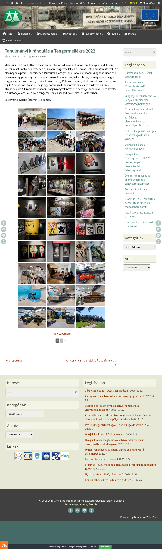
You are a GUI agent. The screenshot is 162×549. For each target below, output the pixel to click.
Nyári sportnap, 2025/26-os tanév (104, 474)
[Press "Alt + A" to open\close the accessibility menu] (4, 545)
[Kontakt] (21, 3)
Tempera (139, 517)
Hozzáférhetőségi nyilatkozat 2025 (67, 3)
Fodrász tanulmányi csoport (101, 459)
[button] (81, 17)
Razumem (105, 547)
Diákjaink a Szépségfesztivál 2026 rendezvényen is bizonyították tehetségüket (138, 162)
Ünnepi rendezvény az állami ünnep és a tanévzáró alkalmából (137, 179)
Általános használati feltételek (103, 3)
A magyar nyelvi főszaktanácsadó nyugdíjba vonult (135, 86)
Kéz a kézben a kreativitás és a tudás (107, 480)
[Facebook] (8, 3)
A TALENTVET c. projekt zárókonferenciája (91, 360)
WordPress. (152, 517)
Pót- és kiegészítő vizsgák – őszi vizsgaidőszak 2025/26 (140, 135)
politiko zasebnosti (88, 547)
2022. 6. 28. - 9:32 (17, 56)
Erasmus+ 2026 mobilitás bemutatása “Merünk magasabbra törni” (140, 203)
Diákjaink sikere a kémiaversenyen (105, 434)
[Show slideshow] (61, 333)
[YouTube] (12, 3)
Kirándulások (39, 56)
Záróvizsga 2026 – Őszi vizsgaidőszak (107, 390)
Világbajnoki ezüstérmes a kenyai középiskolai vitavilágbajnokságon (140, 100)
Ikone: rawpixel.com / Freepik (81, 504)
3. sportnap (15, 360)
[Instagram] (17, 3)
